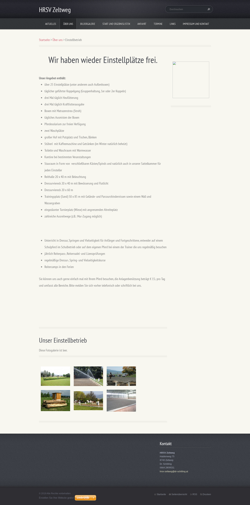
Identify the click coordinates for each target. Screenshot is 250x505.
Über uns (68, 24)
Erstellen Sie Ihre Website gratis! (56, 497)
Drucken (207, 494)
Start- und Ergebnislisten (116, 24)
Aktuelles (50, 24)
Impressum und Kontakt (196, 24)
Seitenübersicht (179, 494)
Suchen (208, 9)
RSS (195, 494)
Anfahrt (141, 24)
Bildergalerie (87, 24)
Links (173, 24)
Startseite (44, 40)
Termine (158, 24)
